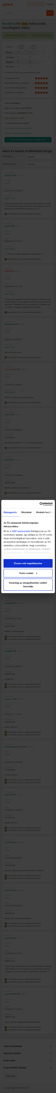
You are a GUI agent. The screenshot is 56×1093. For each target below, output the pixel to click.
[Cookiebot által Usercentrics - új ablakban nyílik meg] (40, 504)
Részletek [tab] (26, 512)
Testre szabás (26, 573)
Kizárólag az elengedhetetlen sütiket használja (28, 585)
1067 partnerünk (21, 531)
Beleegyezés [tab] (10, 512)
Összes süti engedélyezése (28, 563)
